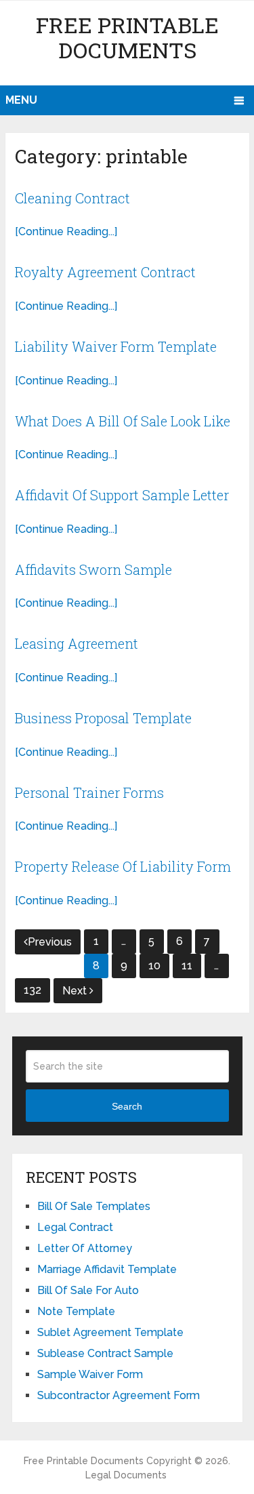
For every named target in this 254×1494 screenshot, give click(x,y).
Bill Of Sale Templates (93, 1206)
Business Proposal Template (103, 718)
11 (187, 965)
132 (32, 990)
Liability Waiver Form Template (116, 346)
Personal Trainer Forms (89, 792)
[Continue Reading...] (66, 231)
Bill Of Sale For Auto (88, 1290)
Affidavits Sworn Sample (93, 569)
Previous (50, 941)
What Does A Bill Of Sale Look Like (122, 421)
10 (154, 965)
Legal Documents (126, 1475)
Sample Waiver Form (90, 1374)
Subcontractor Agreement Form (118, 1395)
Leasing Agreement (76, 643)
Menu (21, 100)
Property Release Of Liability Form (123, 866)
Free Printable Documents (127, 37)
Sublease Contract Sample (105, 1353)
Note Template (76, 1311)
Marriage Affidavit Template (107, 1269)
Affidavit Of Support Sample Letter (122, 495)
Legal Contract (75, 1227)
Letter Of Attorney (84, 1248)
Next (75, 990)
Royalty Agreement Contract (105, 272)
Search (127, 1106)
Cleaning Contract (72, 198)
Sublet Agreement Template (110, 1332)
